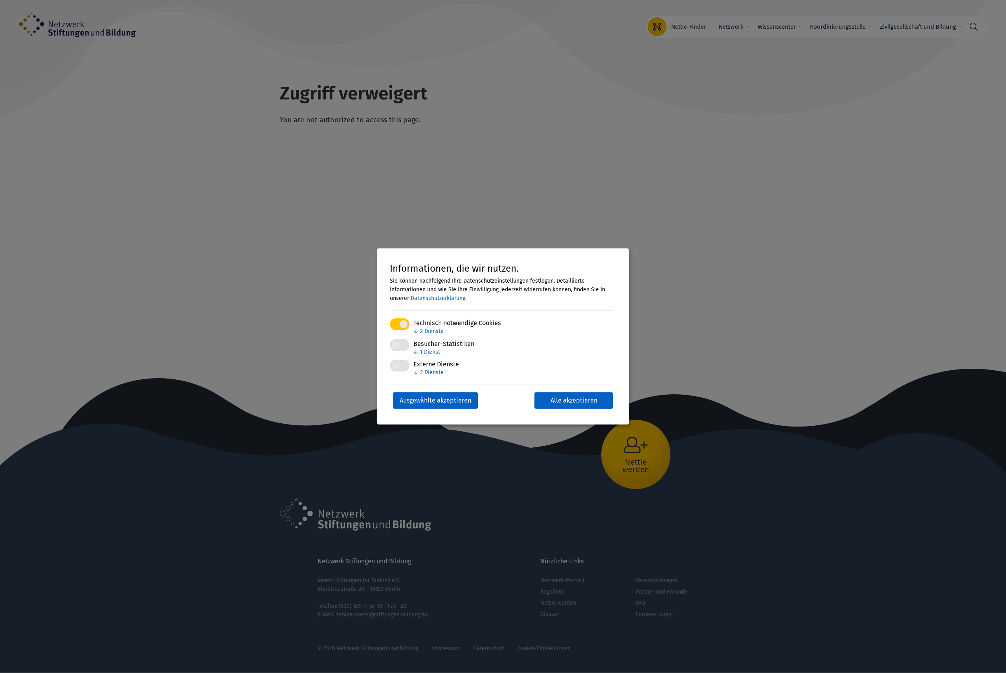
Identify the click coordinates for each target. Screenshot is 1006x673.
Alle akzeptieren (574, 400)
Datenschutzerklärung (438, 298)
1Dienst (426, 351)
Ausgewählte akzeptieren (435, 400)
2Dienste (428, 331)
